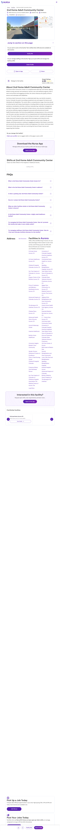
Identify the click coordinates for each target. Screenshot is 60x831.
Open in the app (30, 401)
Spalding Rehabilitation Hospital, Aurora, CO (47, 267)
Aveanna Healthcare (34, 331)
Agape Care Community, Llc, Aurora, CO (46, 287)
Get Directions (22, 238)
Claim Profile (30, 64)
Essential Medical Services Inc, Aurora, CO (47, 313)
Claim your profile (12, 136)
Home (8, 7)
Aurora (45, 238)
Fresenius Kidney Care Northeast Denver (33, 369)
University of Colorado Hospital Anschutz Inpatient (47, 327)
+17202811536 (12, 14)
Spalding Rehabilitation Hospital (45, 363)
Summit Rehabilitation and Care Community (47, 353)
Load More (31, 388)
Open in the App (30, 150)
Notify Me (30, 53)
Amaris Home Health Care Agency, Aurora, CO (47, 307)
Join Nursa (14, 809)
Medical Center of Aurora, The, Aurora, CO (47, 293)
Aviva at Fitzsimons (47, 335)
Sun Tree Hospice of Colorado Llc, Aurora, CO (34, 273)
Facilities (13, 7)
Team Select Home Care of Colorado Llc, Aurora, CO (47, 273)
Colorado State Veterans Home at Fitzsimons (46, 339)
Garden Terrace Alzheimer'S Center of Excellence (34, 353)
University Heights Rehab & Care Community (33, 345)
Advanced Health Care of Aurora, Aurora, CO (33, 319)
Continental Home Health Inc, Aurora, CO (47, 261)
